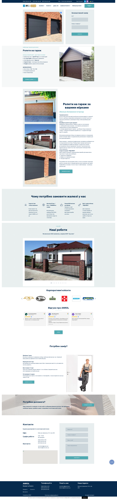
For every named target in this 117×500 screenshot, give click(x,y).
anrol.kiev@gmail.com (64, 486)
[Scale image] (58, 260)
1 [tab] (51, 283)
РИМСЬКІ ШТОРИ (76, 5)
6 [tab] (60, 283)
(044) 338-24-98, (27, 1)
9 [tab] (66, 283)
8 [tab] (64, 283)
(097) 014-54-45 (46, 1)
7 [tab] (62, 283)
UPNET (29, 495)
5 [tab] (58, 283)
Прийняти (85, 497)
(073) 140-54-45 (37, 1)
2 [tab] (53, 283)
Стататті (32, 489)
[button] (85, 1)
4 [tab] (57, 283)
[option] (91, 1)
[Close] (45, 451)
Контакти (25, 491)
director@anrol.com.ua (64, 487)
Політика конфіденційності (51, 495)
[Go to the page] (29, 5)
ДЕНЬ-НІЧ (55, 5)
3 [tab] (55, 283)
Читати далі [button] (51, 324)
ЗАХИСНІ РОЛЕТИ (64, 5)
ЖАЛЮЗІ (41, 5)
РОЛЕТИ (48, 5)
